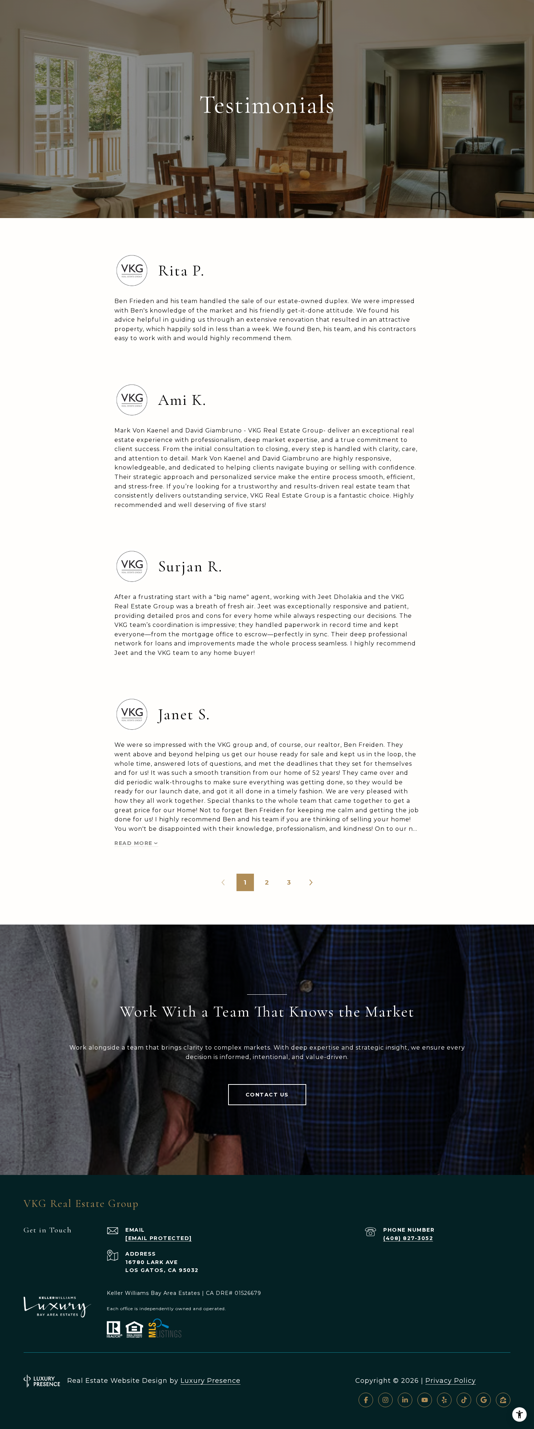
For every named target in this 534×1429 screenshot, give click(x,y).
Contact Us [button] (267, 1094)
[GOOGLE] (483, 1400)
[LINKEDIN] (405, 1400)
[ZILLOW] (503, 1400)
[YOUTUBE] (424, 1400)
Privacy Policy (450, 1381)
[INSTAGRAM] (385, 1400)
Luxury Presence (210, 1381)
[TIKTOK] (464, 1400)
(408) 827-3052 (408, 1238)
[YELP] (444, 1400)
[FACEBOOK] (366, 1400)
